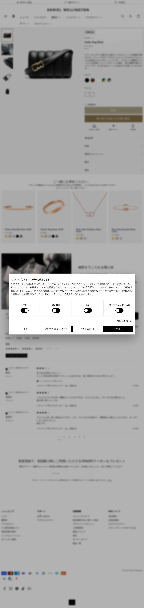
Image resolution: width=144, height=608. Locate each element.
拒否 (26, 328)
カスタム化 (86, 328)
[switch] (56, 310)
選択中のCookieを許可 (56, 328)
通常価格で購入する (92, 337)
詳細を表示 (122, 320)
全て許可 (118, 328)
